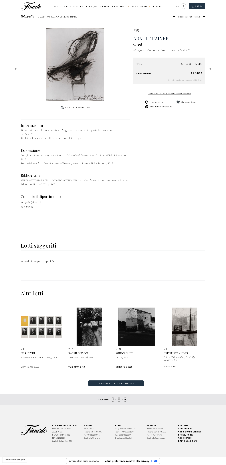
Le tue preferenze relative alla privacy (126, 461)
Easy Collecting (73, 6)
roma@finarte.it (126, 438)
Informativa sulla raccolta (84, 461)
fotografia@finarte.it (31, 202)
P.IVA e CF (55, 435)
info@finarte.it (94, 438)
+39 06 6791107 (128, 432)
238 (118, 349)
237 (70, 349)
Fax (85, 435)
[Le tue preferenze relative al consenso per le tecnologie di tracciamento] (14, 460)
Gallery (104, 6)
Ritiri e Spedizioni (187, 440)
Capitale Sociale (58, 441)
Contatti (158, 6)
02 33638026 (27, 207)
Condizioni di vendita (189, 431)
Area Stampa (185, 428)
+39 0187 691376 (160, 432)
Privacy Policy (185, 434)
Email (86, 438)
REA (53, 438)
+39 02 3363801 (96, 432)
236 (23, 349)
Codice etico (185, 437)
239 (166, 349)
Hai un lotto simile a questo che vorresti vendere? (169, 93)
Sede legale (56, 429)
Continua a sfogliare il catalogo (116, 383)
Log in (198, 6)
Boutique (91, 6)
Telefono (87, 432)
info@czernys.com (158, 438)
